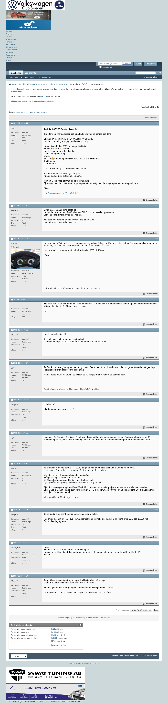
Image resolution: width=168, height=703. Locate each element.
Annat (8, 60)
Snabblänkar (47, 77)
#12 (156, 576)
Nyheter (9, 31)
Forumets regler (58, 645)
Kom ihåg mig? (107, 67)
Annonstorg (11, 39)
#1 (157, 123)
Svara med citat (152, 200)
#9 (157, 463)
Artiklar (9, 34)
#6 (157, 363)
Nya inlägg (14, 77)
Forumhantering (31, 77)
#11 (156, 543)
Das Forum (16, 73)
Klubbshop (10, 52)
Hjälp (138, 64)
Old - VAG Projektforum (59, 84)
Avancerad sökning (151, 77)
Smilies (54, 632)
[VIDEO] (54, 638)
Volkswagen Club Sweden (135, 656)
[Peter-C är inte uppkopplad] (25, 259)
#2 (157, 205)
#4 (157, 299)
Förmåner (10, 42)
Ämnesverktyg (150, 118)
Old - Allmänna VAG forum (33, 84)
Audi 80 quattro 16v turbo (97, 618)
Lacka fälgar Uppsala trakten (71, 618)
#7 (157, 400)
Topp (156, 610)
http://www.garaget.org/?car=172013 (61, 193)
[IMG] (53, 635)
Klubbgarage (11, 47)
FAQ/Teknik (11, 44)
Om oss (9, 58)
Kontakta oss (117, 656)
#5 (157, 330)
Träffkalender (11, 50)
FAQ (21, 77)
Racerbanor (11, 55)
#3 (157, 238)
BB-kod (54, 629)
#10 (156, 509)
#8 (157, 433)
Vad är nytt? (30, 73)
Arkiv (149, 656)
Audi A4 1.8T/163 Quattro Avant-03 (32, 113)
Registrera (151, 64)
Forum (8, 37)
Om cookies (55, 702)
